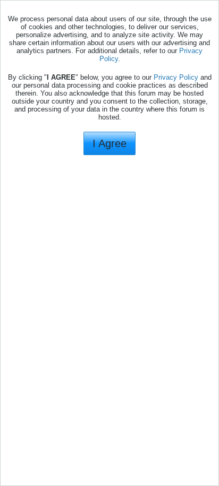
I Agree (109, 143)
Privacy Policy (176, 77)
